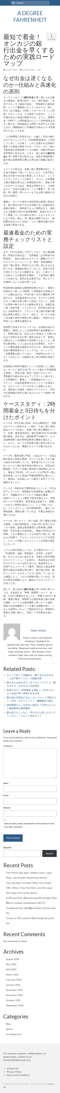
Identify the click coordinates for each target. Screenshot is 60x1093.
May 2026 (11, 964)
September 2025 (15, 1005)
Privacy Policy (14, 1071)
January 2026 (13, 985)
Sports (9, 1029)
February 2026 (14, 979)
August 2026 (12, 959)
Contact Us (12, 1068)
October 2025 (13, 1000)
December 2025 (14, 990)
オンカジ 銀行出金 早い (20, 369)
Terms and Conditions (18, 1075)
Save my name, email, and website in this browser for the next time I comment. (29, 825)
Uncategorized (13, 1034)
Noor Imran (12, 70)
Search (7, 847)
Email (6, 795)
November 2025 (14, 995)
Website (6, 808)
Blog (32, 70)
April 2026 (11, 969)
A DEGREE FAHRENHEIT (30, 16)
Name (6, 783)
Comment (8, 746)
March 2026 (12, 974)
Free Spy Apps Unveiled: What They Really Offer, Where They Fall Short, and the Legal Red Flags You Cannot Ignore (29, 888)
